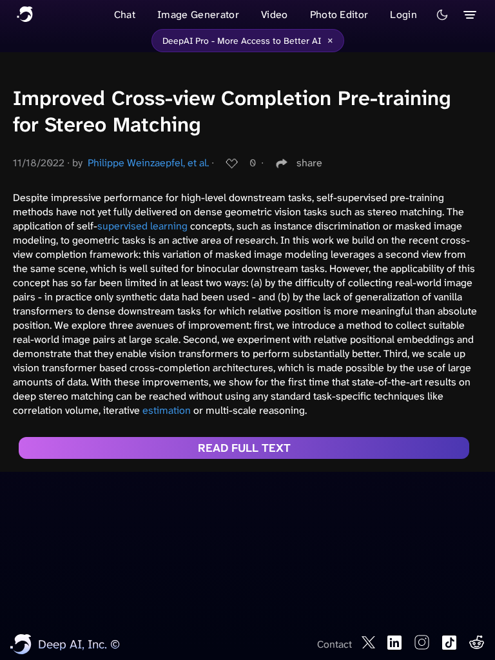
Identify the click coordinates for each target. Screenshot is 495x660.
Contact (334, 644)
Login (403, 14)
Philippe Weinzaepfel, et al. (148, 163)
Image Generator (198, 14)
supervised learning (142, 226)
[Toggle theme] (442, 15)
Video (274, 14)
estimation (166, 410)
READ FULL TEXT (244, 448)
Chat (124, 14)
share (309, 163)
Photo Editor (339, 14)
